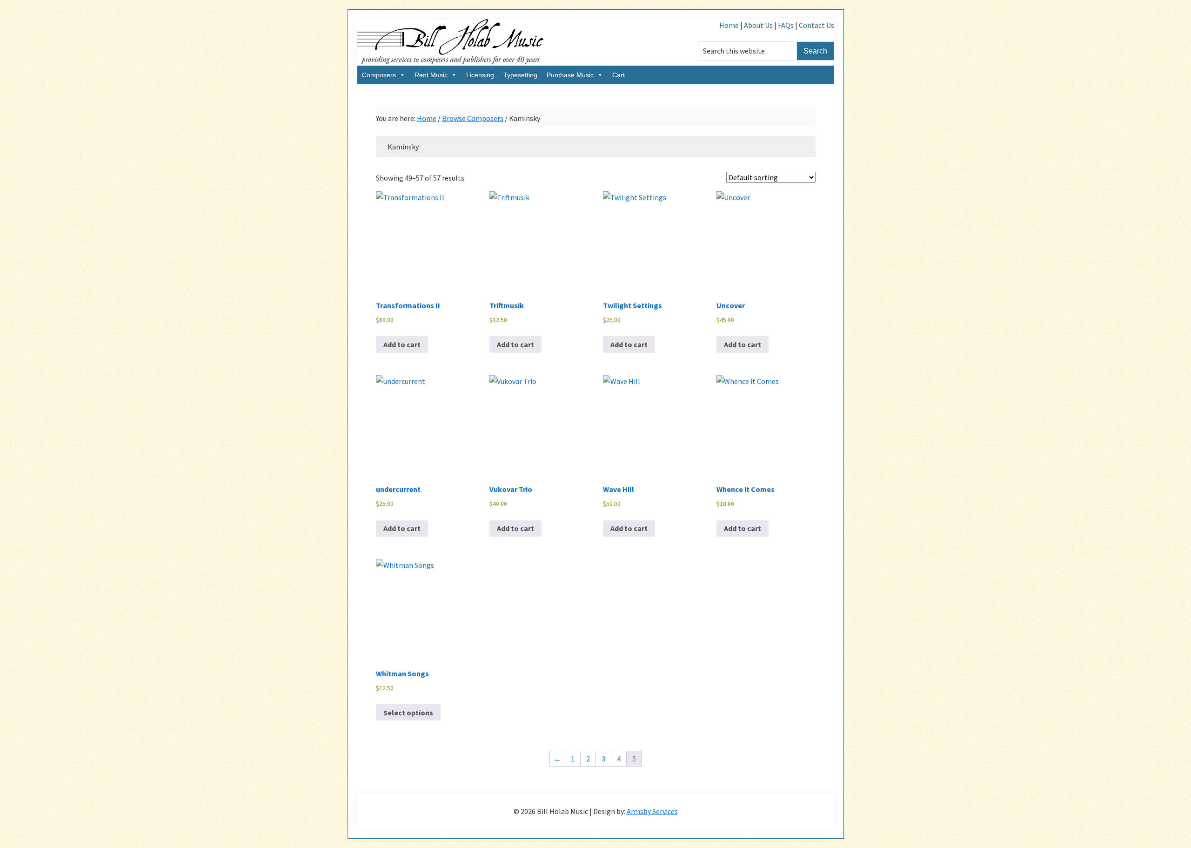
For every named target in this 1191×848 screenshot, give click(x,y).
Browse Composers (472, 118)
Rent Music (431, 75)
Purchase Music (570, 75)
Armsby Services (652, 811)
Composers (379, 75)
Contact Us (816, 25)
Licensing (480, 75)
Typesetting (520, 75)
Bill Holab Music (450, 42)
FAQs (786, 25)
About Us (758, 25)
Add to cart (402, 344)
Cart (618, 75)
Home (729, 25)
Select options (408, 712)
